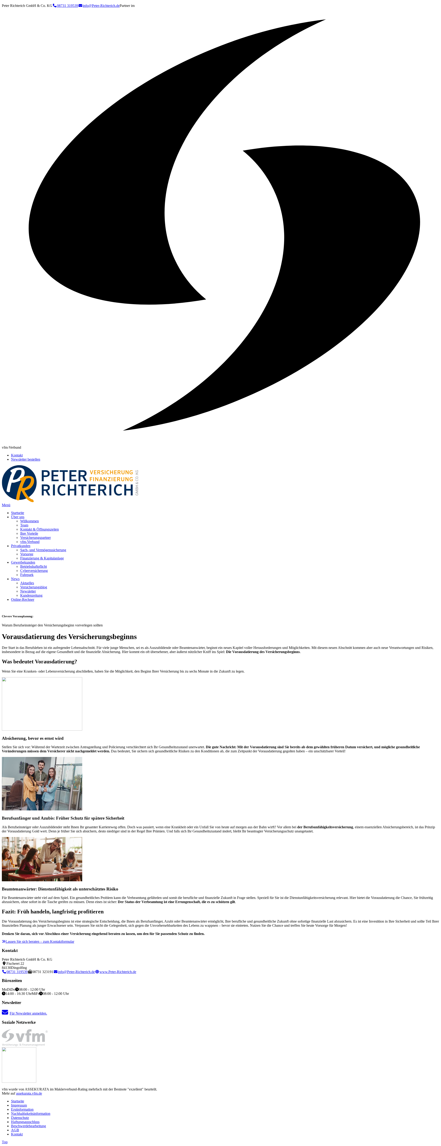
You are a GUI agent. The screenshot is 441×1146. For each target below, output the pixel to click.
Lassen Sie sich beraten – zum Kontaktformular (40, 941)
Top (5, 1142)
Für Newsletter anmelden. (28, 1013)
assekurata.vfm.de (29, 1093)
